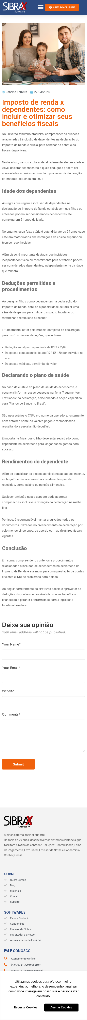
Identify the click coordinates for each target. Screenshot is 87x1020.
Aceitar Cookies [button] (61, 1007)
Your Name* (11, 644)
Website (8, 691)
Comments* (11, 714)
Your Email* (11, 668)
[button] (40, 7)
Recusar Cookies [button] (25, 1007)
